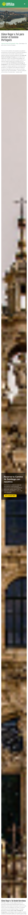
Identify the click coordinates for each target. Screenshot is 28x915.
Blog (17, 43)
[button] (25, 4)
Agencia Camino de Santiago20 (8, 43)
